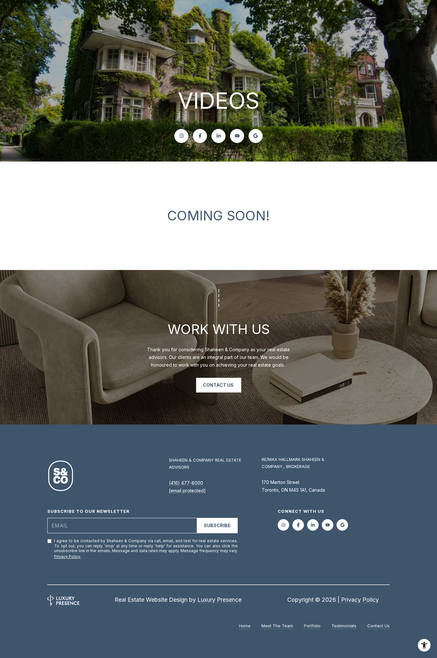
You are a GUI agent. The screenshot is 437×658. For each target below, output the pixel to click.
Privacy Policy (67, 556)
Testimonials (343, 625)
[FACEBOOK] (200, 136)
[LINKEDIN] (218, 136)
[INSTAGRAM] (181, 136)
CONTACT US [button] (218, 385)
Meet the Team (277, 625)
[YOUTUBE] (237, 136)
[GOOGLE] (256, 136)
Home (244, 625)
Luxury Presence (219, 599)
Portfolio (312, 625)
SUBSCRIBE (217, 525)
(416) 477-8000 (186, 483)
